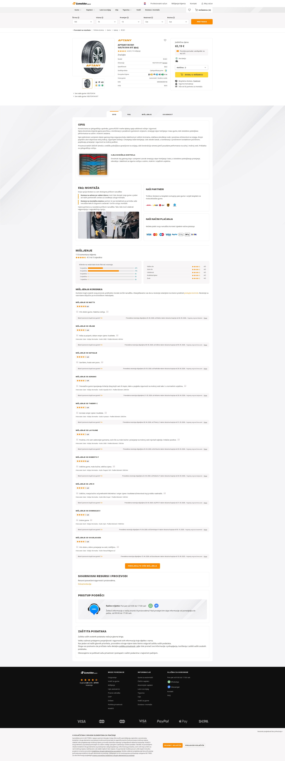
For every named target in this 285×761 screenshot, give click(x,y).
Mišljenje (147, 114)
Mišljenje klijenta (179, 3)
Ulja (116, 10)
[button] (191, 52)
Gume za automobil (145, 677)
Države (110, 700)
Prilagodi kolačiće (194, 745)
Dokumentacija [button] (84, 584)
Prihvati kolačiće (172, 745)
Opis (114, 114)
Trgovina (126, 10)
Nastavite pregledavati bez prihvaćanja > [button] (270, 731)
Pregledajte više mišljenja (142, 566)
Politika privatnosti (115, 704)
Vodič (138, 10)
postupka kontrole (191, 293)
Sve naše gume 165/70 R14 (85, 93)
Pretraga (202, 22)
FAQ (129, 114)
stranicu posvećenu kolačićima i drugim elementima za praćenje (113, 755)
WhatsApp (175, 682)
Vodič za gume (113, 681)
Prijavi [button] (205, 318)
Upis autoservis (114, 689)
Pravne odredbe (114, 693)
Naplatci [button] (89, 10)
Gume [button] (77, 10)
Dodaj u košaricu (193, 75)
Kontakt (193, 3)
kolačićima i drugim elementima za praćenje (106, 751)
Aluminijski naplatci (145, 685)
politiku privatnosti (127, 646)
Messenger (175, 687)
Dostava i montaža (152, 10)
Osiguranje (112, 677)
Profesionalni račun (159, 3)
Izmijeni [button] (165, 63)
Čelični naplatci (143, 681)
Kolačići (111, 708)
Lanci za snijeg (105, 10)
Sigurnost (168, 114)
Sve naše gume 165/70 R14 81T (86, 96)
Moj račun (208, 3)
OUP (110, 697)
